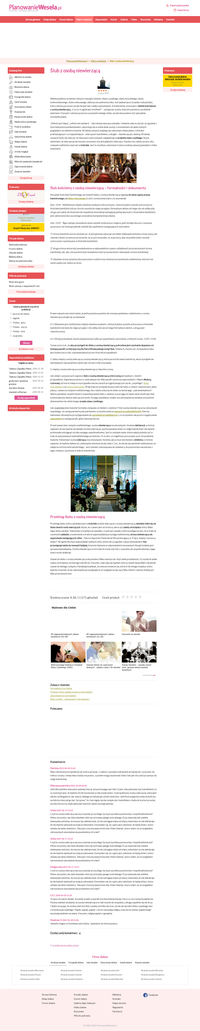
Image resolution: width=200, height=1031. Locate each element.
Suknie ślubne (20, 146)
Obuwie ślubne (16, 252)
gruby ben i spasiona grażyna (26, 382)
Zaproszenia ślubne (23, 166)
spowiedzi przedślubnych (105, 415)
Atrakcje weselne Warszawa (32, 970)
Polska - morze (20, 327)
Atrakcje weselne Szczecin (111, 975)
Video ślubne (80, 1007)
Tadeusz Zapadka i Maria (26, 368)
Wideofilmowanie (22, 156)
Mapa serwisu (119, 1003)
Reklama (116, 994)
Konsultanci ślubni (22, 106)
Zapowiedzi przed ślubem (63, 695)
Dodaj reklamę (26, 201)
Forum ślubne (48, 1003)
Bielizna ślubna (15, 257)
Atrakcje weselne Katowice (72, 979)
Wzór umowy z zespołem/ (24, 286)
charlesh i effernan (26, 392)
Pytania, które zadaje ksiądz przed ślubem (71, 691)
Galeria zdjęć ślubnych (84, 1003)
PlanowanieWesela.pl (76, 61)
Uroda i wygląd (21, 151)
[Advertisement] (104, 40)
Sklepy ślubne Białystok (177, 83)
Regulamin (117, 1007)
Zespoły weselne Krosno (26, 229)
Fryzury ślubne (16, 249)
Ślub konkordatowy (18, 244)
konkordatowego (75, 386)
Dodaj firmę (26, 177)
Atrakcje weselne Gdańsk (71, 975)
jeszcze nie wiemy (21, 314)
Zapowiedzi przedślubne (21, 357)
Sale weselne (20, 131)
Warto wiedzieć (98, 61)
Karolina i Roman (26, 388)
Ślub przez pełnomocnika (20, 261)
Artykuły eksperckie (19, 408)
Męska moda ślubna (23, 116)
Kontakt (116, 999)
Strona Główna (49, 994)
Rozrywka (79, 1011)
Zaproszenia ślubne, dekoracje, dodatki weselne (177, 77)
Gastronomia (20, 101)
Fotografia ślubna (22, 97)
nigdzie (16, 318)
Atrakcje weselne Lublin (30, 979)
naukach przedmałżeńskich (127, 411)
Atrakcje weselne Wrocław (152, 970)
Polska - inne (19, 331)
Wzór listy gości (16, 282)
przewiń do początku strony (66, 945)
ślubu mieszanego (77, 198)
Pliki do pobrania (17, 275)
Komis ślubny (80, 999)
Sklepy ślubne (20, 141)
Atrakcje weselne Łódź (110, 970)
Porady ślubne (16, 238)
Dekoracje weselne (23, 92)
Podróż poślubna (22, 126)
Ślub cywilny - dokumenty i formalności (69, 699)
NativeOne (103, 675)
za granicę (18, 336)
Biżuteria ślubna (21, 87)
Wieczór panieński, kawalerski (28, 161)
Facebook (153, 995)
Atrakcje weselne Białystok (112, 979)
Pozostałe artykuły (26, 291)
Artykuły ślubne (26, 266)
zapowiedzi (56, 418)
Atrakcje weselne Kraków (71, 970)
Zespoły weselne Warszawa (26, 215)
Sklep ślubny (48, 999)
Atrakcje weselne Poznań (30, 975)
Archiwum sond (26, 349)
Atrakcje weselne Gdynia (151, 979)
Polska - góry (19, 322)
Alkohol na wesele (22, 77)
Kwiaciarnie (19, 111)
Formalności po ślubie (61, 688)
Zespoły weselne (22, 171)
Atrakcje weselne (22, 82)
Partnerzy (117, 1011)
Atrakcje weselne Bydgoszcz (152, 975)
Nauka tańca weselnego (25, 121)
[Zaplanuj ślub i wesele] (37, 7)
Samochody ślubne (23, 136)
